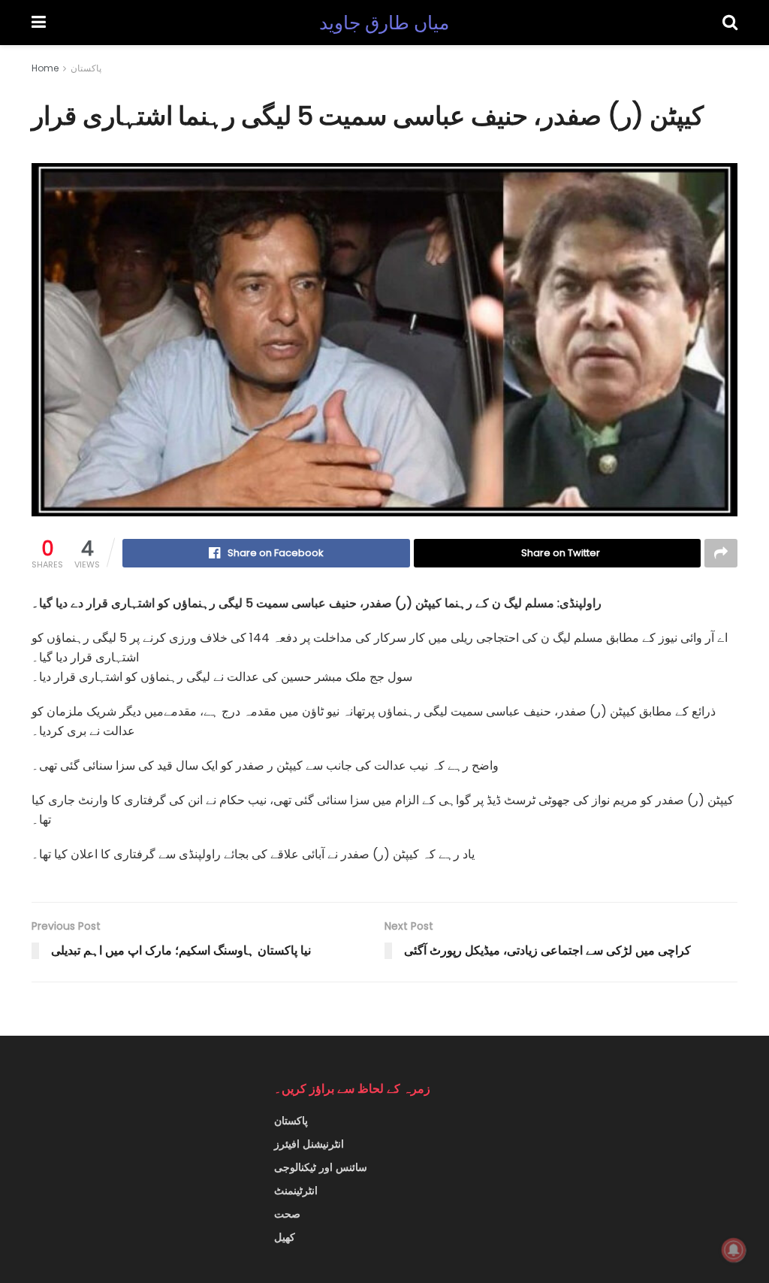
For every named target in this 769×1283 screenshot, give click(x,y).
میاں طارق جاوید (384, 23)
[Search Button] (729, 22)
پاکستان (86, 68)
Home (45, 68)
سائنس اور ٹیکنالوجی (320, 1167)
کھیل (284, 1237)
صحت (287, 1213)
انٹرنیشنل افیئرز (309, 1143)
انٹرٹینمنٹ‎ (296, 1190)
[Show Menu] (39, 22)
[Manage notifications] (734, 1250)
